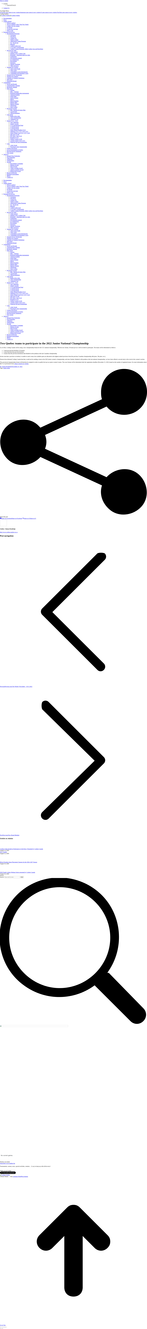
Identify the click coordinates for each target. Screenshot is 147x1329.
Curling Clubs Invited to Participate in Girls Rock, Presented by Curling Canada (21, 849)
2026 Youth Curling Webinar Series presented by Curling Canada (17, 872)
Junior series (6, 368)
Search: (2, 877)
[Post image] (4, 847)
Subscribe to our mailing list (7, 1163)
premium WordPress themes (20, 1176)
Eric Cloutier (3, 852)
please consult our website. (21, 363)
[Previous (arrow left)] (0, 1328)
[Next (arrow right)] (2, 1328)
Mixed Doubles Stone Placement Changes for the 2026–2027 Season (18, 862)
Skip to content (4, 0)
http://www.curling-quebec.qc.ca (9, 532)
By (6, 366)
